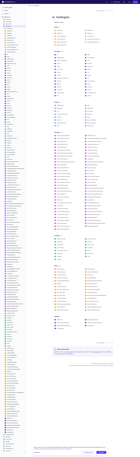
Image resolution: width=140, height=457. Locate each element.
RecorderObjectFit (11, 387)
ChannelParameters (11, 191)
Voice (8, 157)
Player (8, 145)
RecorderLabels (11, 215)
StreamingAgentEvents (12, 49)
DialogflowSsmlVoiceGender (13, 369)
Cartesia (9, 70)
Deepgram (9, 75)
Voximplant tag (97, 352)
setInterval (9, 336)
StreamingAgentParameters (13, 268)
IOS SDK (8, 441)
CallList (9, 68)
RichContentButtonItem (12, 229)
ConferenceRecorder (12, 138)
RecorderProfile (11, 390)
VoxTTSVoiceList (11, 408)
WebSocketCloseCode (12, 413)
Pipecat (9, 100)
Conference (10, 135)
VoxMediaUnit (10, 432)
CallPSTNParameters (12, 175)
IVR (8, 84)
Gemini (8, 80)
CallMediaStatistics (11, 170)
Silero (8, 103)
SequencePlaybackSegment (13, 425)
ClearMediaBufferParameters (14, 194)
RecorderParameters (12, 217)
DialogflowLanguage (12, 362)
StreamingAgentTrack (12, 271)
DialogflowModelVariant (12, 366)
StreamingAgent (11, 154)
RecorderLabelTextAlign (12, 383)
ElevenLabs (9, 77)
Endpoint (9, 140)
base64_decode (11, 313)
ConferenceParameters (12, 196)
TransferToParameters (12, 287)
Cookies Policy (67, 449)
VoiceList (9, 108)
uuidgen (9, 346)
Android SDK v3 (9, 448)
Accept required (88, 452)
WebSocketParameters (12, 311)
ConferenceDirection (12, 355)
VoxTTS (9, 112)
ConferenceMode (11, 357)
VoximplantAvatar (11, 117)
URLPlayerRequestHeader (13, 299)
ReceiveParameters (11, 208)
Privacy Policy (59, 449)
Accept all (101, 452)
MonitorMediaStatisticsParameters (15, 203)
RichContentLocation (12, 241)
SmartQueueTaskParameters (13, 257)
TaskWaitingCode (11, 397)
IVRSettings (9, 201)
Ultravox (9, 105)
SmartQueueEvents (11, 47)
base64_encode (11, 315)
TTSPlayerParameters (12, 278)
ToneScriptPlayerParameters (14, 285)
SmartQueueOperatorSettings (14, 252)
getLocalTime (10, 327)
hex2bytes (9, 329)
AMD (8, 56)
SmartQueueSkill (11, 254)
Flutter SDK (8, 446)
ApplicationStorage (11, 63)
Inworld (9, 87)
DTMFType (9, 359)
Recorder (9, 147)
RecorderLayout (11, 385)
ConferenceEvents (11, 38)
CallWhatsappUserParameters (14, 189)
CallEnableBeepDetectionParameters (15, 168)
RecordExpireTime (11, 373)
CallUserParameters (12, 187)
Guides (6, 10)
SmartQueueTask (11, 152)
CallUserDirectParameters (13, 185)
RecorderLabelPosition (12, 380)
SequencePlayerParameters (13, 250)
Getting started (8, 7)
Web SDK (8, 436)
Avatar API (8, 19)
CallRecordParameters (12, 178)
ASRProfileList (10, 61)
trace (8, 343)
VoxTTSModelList (11, 406)
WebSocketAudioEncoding (13, 411)
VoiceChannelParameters (13, 306)
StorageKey (10, 264)
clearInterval (10, 322)
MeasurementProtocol (12, 91)
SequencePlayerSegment (13, 427)
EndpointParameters (12, 198)
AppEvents (9, 33)
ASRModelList (10, 59)
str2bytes (9, 341)
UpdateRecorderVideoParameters (15, 303)
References (7, 17)
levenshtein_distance (12, 331)
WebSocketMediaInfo (12, 308)
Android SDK (9, 439)
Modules (9, 371)
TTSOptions (10, 273)
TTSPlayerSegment (11, 280)
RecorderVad (10, 220)
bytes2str (9, 320)
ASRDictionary (10, 348)
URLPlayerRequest (11, 294)
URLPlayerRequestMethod (13, 404)
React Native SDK (10, 443)
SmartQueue (10, 429)
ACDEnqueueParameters (13, 161)
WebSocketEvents (11, 52)
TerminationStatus (11, 399)
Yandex (9, 122)
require (8, 334)
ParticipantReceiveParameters (14, 206)
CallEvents (9, 35)
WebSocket (9, 159)
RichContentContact (11, 233)
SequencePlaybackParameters (14, 248)
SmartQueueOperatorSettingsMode (15, 392)
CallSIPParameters (11, 180)
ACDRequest (10, 124)
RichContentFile (10, 238)
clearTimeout (10, 324)
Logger (8, 89)
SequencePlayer (11, 150)
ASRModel (9, 128)
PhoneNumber (10, 98)
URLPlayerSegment (11, 301)
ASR (8, 126)
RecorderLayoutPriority (12, 422)
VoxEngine (8, 26)
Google (8, 82)
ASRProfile (9, 131)
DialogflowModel (11, 364)
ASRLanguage (10, 350)
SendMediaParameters (12, 245)
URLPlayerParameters (12, 292)
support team (69, 352)
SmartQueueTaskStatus (12, 259)
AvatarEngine (9, 21)
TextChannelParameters (12, 283)
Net (8, 94)
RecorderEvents (11, 42)
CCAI (8, 65)
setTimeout (9, 338)
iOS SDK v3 (8, 450)
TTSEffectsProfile (11, 394)
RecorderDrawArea (11, 210)
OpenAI (8, 96)
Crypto (8, 73)
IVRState (9, 143)
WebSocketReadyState (12, 415)
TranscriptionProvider (12, 401)
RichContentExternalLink (13, 236)
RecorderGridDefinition (12, 213)
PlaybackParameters (12, 420)
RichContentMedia (11, 243)
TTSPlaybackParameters (13, 276)
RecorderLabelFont (11, 378)
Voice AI (6, 13)
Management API (10, 434)
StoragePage (10, 266)
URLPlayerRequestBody (12, 296)
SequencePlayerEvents (12, 45)
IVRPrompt (9, 418)
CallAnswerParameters (12, 166)
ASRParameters (11, 163)
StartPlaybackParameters (13, 261)
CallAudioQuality (11, 352)
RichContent (10, 224)
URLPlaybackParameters (13, 289)
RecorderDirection (11, 376)
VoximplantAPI (10, 115)
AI (7, 54)
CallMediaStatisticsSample (13, 173)
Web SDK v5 (9, 24)
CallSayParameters (11, 182)
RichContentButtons (11, 231)
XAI (8, 119)
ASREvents (9, 31)
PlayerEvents (10, 40)
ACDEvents (9, 28)
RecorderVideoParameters (13, 222)
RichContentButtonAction (13, 226)
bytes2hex (9, 317)
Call (8, 133)
